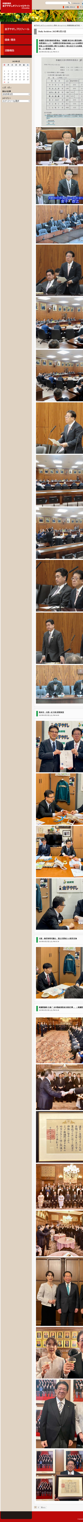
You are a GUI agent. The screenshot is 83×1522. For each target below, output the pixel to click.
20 (20, 76)
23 (4, 79)
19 (16, 76)
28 (24, 79)
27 (20, 79)
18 (12, 76)
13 (20, 74)
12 (16, 74)
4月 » (9, 87)
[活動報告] (16, 50)
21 (24, 76)
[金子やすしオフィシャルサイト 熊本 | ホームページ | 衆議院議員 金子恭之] (16, 5)
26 (16, 79)
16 (4, 76)
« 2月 (4, 87)
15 (28, 74)
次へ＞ (43, 1507)
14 (24, 74)
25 (12, 79)
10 (8, 74)
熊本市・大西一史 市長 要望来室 (51, 712)
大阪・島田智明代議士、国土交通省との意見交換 (58, 938)
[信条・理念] (16, 39)
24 (8, 79)
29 (28, 79)
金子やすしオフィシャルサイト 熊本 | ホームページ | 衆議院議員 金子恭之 (57, 25)
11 (12, 74)
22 (28, 76)
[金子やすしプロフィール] (16, 29)
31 (8, 82)
